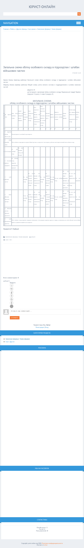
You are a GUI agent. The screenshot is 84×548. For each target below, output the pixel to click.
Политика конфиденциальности (52, 543)
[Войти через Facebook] (11, 292)
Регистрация (40, 327)
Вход (46, 327)
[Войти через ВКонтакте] (11, 289)
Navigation (10, 23)
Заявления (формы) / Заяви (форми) (49, 29)
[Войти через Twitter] (11, 306)
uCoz (45, 545)
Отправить (14, 317)
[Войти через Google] (11, 299)
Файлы (12, 29)
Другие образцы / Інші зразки (26, 29)
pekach (33, 237)
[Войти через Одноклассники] (11, 303)
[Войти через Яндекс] (11, 296)
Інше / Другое (9, 342)
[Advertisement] (38, 48)
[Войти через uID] (11, 285)
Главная (6, 29)
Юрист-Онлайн (42, 6)
